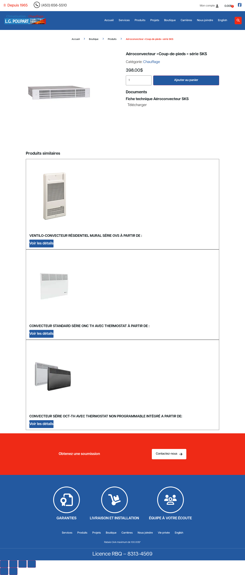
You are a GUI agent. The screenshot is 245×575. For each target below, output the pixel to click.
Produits (140, 20)
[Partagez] (22, 564)
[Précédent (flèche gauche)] (4, 571)
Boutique (170, 20)
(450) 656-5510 (54, 5)
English (222, 20)
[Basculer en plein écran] (13, 564)
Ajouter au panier (186, 80)
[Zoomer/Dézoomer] (4, 564)
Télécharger (137, 105)
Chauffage (151, 62)
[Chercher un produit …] (238, 20)
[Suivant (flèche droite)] (13, 571)
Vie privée (164, 533)
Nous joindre (205, 20)
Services (124, 20)
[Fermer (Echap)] (32, 564)
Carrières (186, 20)
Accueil (109, 20)
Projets (154, 20)
